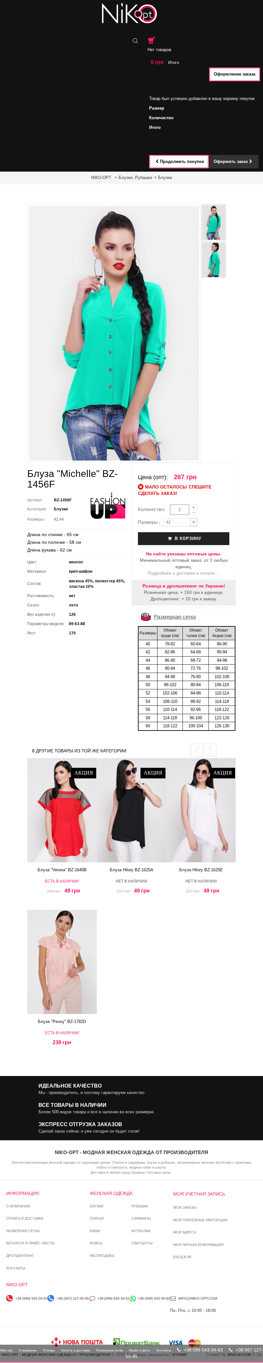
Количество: (153, 509)
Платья (97, 1218)
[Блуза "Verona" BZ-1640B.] (62, 810)
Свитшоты (142, 1243)
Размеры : (37, 519)
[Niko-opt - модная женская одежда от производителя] (131, 13)
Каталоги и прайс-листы (30, 1243)
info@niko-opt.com (197, 1298)
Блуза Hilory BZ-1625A (131, 869)
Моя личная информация (198, 1245)
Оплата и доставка (24, 1218)
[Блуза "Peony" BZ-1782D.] (62, 962)
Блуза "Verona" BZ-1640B (62, 869)
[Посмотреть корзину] (152, 40)
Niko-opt (6, 1350)
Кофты (96, 1243)
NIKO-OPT (101, 177)
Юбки (95, 1231)
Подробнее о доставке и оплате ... (184, 573)
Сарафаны (141, 1218)
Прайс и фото (139, 1350)
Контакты (15, 1268)
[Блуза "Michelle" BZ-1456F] (213, 222)
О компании (18, 1206)
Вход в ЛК (182, 1257)
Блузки (165, 177)
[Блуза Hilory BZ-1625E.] (201, 810)
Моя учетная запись (199, 1194)
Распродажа (102, 1256)
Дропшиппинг (20, 1256)
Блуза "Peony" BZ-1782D (62, 1021)
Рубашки (140, 1206)
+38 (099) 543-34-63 (31, 1298)
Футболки (141, 1231)
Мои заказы (185, 1207)
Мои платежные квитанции (200, 1220)
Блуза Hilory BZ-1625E (201, 869)
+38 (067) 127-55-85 (73, 1298)
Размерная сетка (175, 617)
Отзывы (49, 1350)
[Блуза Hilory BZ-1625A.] (131, 810)
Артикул (34, 500)
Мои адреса (184, 1232)
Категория (36, 509)
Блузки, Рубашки (135, 177)
